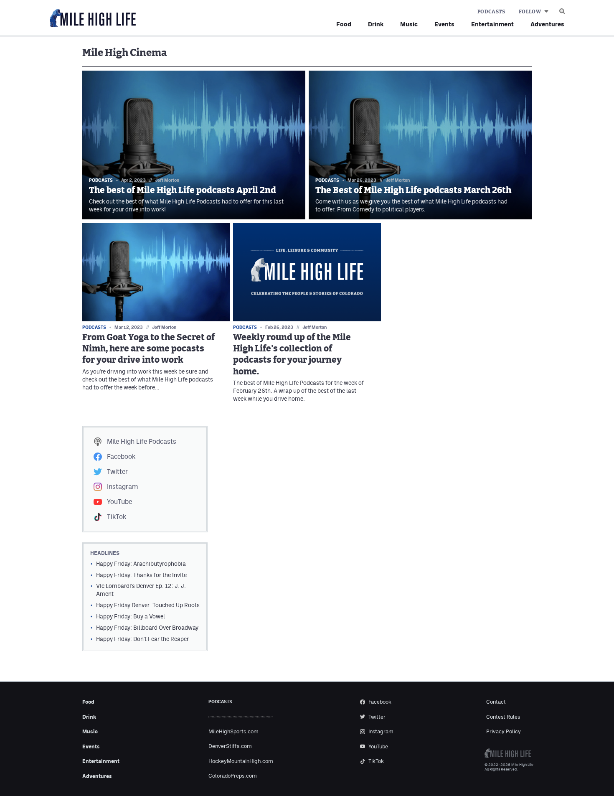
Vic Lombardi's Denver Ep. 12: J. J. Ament (141, 589)
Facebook (121, 456)
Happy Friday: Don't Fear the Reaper (142, 639)
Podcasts (491, 11)
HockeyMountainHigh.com (240, 761)
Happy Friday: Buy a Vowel (130, 616)
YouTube (119, 502)
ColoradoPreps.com (232, 776)
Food (343, 24)
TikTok (116, 517)
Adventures (547, 24)
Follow (530, 11)
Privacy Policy (503, 731)
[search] (562, 9)
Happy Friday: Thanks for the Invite (141, 575)
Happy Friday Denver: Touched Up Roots (148, 605)
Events (444, 24)
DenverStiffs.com (230, 746)
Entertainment (492, 24)
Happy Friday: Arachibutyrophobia (141, 563)
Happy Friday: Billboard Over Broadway (147, 627)
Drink (375, 24)
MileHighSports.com (233, 731)
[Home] (91, 18)
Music (409, 24)
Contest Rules (503, 717)
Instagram (122, 487)
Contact (496, 702)
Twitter (117, 472)
